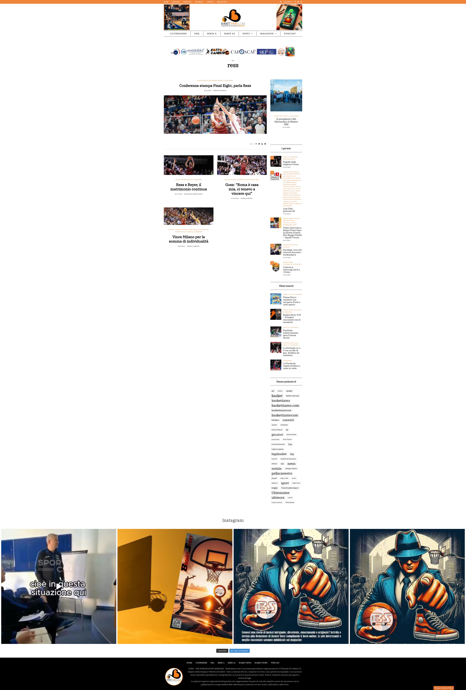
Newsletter (222, 2)
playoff (274, 478)
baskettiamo (281, 400)
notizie (277, 468)
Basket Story (288, 310)
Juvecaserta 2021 (289, 264)
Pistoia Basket (294, 122)
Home (166, 2)
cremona (284, 425)
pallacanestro (282, 473)
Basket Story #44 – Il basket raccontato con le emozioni (292, 318)
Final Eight (201, 80)
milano (274, 464)
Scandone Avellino (290, 126)
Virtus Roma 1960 (252, 179)
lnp (292, 454)
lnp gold (274, 459)
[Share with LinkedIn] (262, 144)
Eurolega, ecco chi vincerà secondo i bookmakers (292, 252)
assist (289, 390)
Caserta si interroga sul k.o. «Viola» (291, 269)
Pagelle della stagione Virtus (291, 163)
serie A (275, 483)
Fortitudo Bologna (294, 120)
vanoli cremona (277, 502)
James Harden (291, 434)
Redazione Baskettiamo (193, 194)
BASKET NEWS (245, 663)
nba (282, 463)
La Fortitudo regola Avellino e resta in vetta (291, 366)
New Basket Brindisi (280, 122)
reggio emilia (284, 478)
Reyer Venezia (212, 80)
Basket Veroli (294, 186)
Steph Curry (296, 483)
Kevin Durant (287, 439)
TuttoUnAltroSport (290, 488)
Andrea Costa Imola (291, 172)
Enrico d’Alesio (277, 430)
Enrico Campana (193, 246)
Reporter (199, 2)
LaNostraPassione (278, 444)
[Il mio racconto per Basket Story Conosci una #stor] (291, 586)
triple (275, 487)
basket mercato (292, 395)
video (294, 225)
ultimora (278, 497)
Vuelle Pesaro (293, 129)
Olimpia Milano (181, 232)
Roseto (274, 124)
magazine (297, 310)
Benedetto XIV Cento (292, 116)
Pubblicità (187, 2)
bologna (275, 420)
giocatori (277, 434)
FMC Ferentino (289, 189)
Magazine (267, 33)
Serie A (212, 33)
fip (287, 429)
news (291, 463)
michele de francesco (288, 459)
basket (277, 396)
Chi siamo (176, 2)
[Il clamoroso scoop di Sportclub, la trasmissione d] (58, 586)
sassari (294, 478)
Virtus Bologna (289, 159)
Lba (290, 444)
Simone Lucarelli (219, 90)
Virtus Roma (290, 502)
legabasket (279, 454)
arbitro (280, 391)
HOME (189, 663)
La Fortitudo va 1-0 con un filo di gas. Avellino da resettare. (292, 352)
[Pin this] (265, 144)
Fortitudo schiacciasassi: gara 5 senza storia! (291, 334)
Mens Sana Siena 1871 (201, 229)
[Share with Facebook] (256, 144)
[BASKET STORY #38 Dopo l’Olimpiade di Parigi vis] (175, 586)
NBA (197, 33)
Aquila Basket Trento (291, 174)
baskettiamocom (281, 410)
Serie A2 (229, 33)
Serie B (299, 264)
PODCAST (290, 33)
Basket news (188, 229)
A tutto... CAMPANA (175, 229)
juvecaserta (275, 439)
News (246, 33)
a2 (273, 390)
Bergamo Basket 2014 (284, 118)
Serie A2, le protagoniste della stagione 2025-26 (286, 133)
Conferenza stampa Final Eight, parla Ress (215, 85)
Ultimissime (178, 33)
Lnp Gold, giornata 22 (289, 209)
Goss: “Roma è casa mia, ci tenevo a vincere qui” (241, 189)
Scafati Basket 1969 (285, 124)
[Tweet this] (259, 144)
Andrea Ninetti (247, 198)
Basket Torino (277, 116)
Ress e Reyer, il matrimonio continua (188, 186)
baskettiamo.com (285, 405)
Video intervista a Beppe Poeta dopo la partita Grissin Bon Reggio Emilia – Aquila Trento (292, 233)
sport (285, 483)
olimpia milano (291, 468)
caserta (274, 425)
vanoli (290, 498)
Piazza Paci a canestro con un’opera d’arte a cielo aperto (291, 301)
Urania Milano (281, 129)
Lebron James (277, 449)
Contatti (210, 2)
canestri (288, 420)
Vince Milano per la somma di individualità (188, 238)
